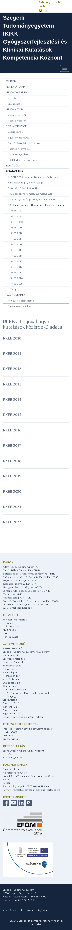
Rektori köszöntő (12, 648)
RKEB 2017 (16, 238)
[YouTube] (13, 802)
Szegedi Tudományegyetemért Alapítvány (26, 651)
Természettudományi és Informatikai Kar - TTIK (29, 604)
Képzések (8, 623)
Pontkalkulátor (11, 636)
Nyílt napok (9, 629)
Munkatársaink (15, 87)
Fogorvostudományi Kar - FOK (19, 580)
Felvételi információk (15, 619)
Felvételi (10, 615)
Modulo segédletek (19, 154)
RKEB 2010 (16, 278)
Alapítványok (10, 672)
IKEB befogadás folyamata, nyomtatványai (31, 199)
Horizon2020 (10, 732)
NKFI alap (8, 735)
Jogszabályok (15, 131)
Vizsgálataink (14, 109)
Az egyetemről (15, 644)
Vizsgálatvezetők (17, 120)
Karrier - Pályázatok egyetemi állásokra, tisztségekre (31, 790)
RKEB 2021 (16, 216)
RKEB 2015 (16, 250)
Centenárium (10, 706)
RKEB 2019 (16, 227)
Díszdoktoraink (11, 682)
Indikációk (12, 165)
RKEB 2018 (16, 233)
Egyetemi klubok (12, 769)
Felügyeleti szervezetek (21, 300)
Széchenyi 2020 (11, 739)
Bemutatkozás (11, 655)
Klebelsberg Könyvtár (15, 772)
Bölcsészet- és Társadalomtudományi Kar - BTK (29, 573)
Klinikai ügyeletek (12, 757)
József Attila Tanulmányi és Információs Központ (30, 776)
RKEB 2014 (16, 255)
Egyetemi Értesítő (13, 713)
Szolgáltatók (15, 104)
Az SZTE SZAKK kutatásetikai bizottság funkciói (33, 177)
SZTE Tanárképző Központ (17, 607)
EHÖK (6, 779)
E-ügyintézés (10, 669)
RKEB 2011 (16, 272)
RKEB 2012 (16, 267)
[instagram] (28, 802)
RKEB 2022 (16, 210)
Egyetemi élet (11, 710)
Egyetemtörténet (13, 703)
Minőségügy (9, 696)
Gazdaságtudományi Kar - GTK (19, 583)
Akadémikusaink (12, 679)
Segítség (42, 910)
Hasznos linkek (15, 295)
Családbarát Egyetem (15, 689)
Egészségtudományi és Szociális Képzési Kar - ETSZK (31, 577)
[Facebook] (6, 802)
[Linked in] (20, 802)
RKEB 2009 (16, 283)
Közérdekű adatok (13, 662)
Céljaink (11, 81)
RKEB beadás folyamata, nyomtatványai (30, 193)
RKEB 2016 (16, 244)
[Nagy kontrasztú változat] (40, 10)
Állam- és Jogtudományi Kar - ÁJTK (22, 567)
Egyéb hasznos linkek (19, 306)
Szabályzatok (10, 699)
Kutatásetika (14, 171)
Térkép (7, 783)
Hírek (6, 633)
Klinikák (12, 98)
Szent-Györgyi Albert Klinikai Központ (23, 750)
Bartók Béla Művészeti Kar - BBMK (21, 570)
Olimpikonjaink (11, 686)
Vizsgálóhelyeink (16, 92)
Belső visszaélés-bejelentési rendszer (23, 717)
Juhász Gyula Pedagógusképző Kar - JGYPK (26, 590)
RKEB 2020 (16, 222)
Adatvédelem (10, 910)
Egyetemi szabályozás (20, 137)
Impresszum (27, 910)
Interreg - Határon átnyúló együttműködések (28, 728)
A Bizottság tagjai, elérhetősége (25, 182)
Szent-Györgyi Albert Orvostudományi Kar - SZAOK (31, 601)
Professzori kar (11, 675)
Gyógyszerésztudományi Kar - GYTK (22, 587)
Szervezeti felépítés (14, 658)
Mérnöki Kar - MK (12, 594)
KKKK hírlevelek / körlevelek (23, 160)
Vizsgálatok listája (17, 115)
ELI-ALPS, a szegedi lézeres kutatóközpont (26, 693)
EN (46, 11)
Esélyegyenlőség (12, 665)
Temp (13, 289)
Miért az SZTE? (11, 626)
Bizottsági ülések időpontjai (23, 188)
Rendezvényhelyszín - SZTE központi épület (27, 786)
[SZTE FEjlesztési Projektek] (28, 859)
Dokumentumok (16, 126)
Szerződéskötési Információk (24, 143)
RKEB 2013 (16, 261)
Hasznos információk (19, 148)
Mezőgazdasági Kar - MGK (17, 597)
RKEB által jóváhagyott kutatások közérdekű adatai (36, 205)
